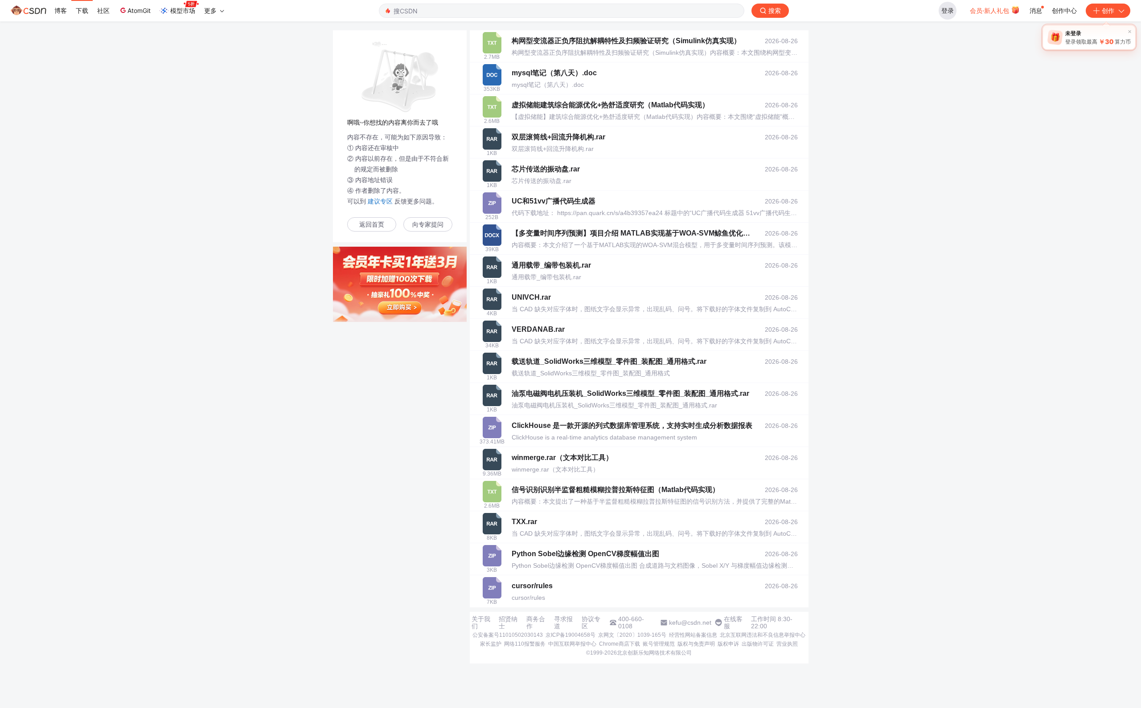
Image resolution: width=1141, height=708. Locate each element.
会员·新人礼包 (990, 10)
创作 (1108, 10)
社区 (103, 10)
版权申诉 (728, 644)
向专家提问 (427, 224)
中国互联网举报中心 (572, 644)
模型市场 (182, 10)
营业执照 (787, 644)
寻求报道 (563, 622)
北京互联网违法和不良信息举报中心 (762, 635)
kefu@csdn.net (690, 622)
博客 (60, 10)
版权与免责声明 (696, 644)
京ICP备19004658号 (570, 635)
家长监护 (490, 644)
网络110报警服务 (525, 644)
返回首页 (371, 224)
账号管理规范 (659, 644)
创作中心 (1064, 10)
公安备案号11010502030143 (507, 635)
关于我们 (481, 622)
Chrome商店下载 (619, 644)
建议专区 (380, 201)
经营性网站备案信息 (693, 635)
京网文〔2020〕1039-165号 (632, 635)
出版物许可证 (758, 644)
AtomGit (139, 10)
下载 (82, 10)
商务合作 (535, 622)
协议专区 (591, 622)
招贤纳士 (508, 622)
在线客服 (733, 622)
